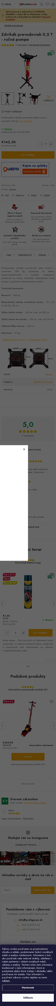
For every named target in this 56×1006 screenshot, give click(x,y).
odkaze (6, 980)
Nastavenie (28, 987)
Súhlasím (28, 997)
